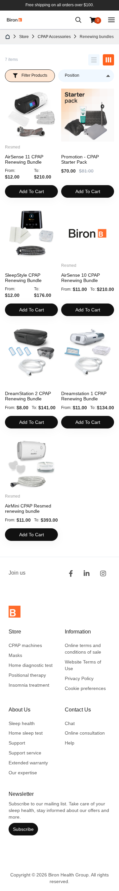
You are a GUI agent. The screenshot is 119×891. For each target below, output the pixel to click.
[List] (93, 59)
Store (24, 36)
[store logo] (14, 20)
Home (8, 36)
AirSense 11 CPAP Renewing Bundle (24, 159)
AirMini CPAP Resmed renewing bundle (28, 508)
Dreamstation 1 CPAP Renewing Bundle (83, 396)
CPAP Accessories (54, 36)
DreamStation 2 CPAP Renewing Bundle (28, 396)
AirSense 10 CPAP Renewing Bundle (80, 277)
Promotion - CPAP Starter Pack (80, 159)
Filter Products (34, 75)
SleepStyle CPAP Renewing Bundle (23, 277)
